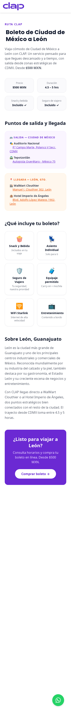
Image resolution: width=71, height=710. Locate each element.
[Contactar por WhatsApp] (58, 700)
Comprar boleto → (35, 474)
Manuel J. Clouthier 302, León (32, 189)
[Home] (13, 6)
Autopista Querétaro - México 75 (34, 161)
